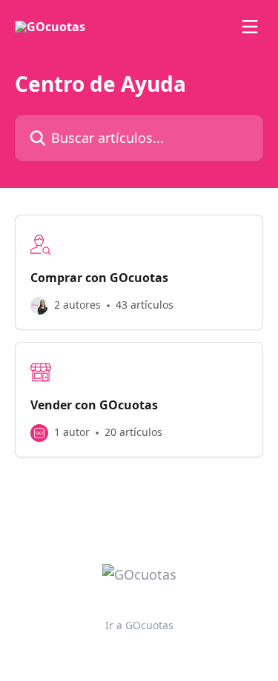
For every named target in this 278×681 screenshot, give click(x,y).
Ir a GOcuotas (139, 625)
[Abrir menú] (249, 27)
